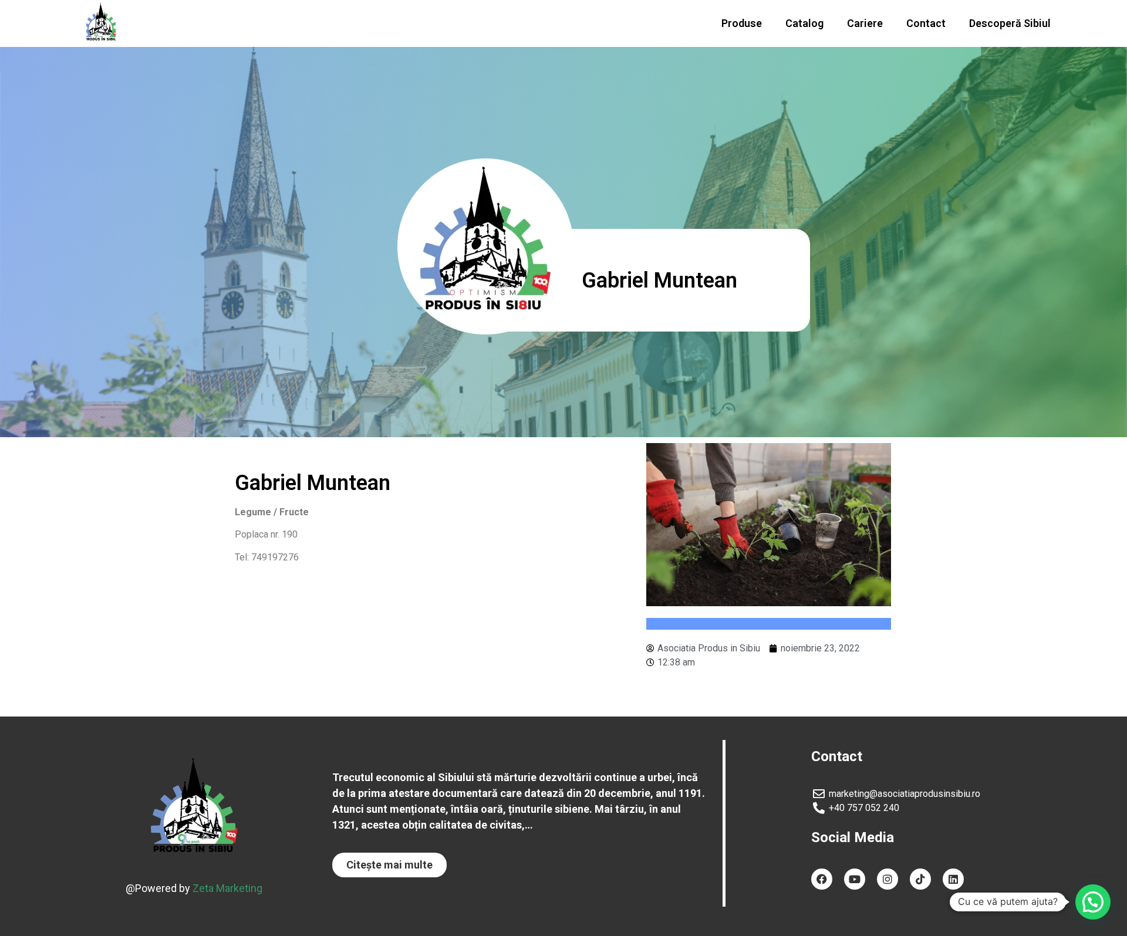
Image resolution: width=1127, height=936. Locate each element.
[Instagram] (887, 879)
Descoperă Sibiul (1010, 23)
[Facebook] (821, 879)
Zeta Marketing (227, 888)
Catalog (804, 23)
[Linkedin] (953, 879)
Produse (741, 23)
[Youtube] (854, 879)
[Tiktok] (920, 879)
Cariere (865, 23)
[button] (389, 865)
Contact (926, 23)
